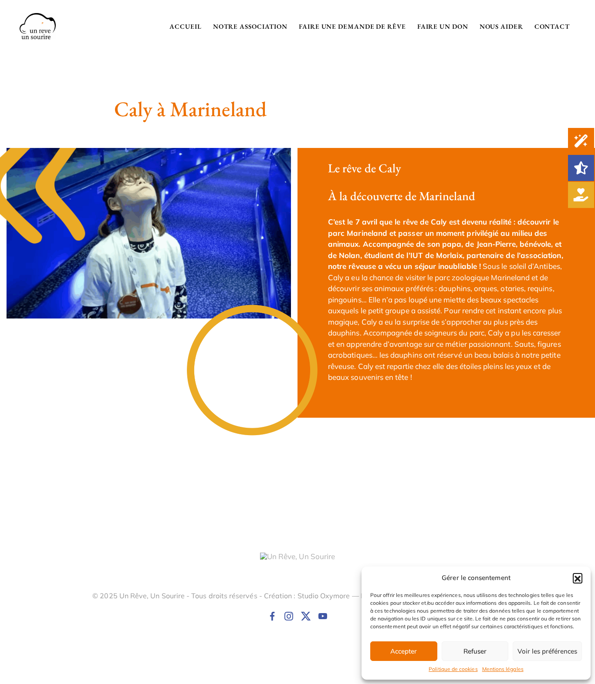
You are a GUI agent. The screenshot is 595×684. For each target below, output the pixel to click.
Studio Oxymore (324, 595)
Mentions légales (503, 669)
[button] (577, 577)
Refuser (475, 651)
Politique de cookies (453, 669)
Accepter (403, 651)
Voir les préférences (547, 651)
